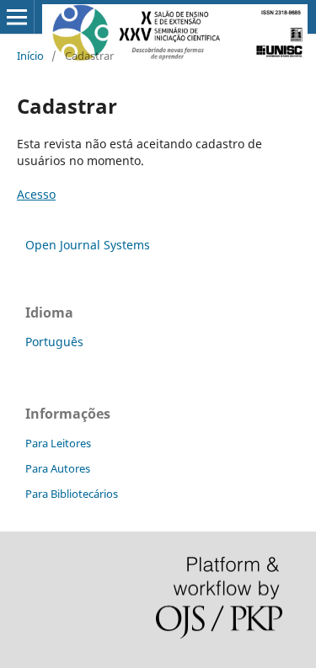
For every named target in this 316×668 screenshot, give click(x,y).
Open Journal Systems (87, 245)
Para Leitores (58, 443)
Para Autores (57, 468)
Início (30, 55)
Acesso (36, 194)
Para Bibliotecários (71, 493)
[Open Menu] (17, 17)
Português (54, 342)
